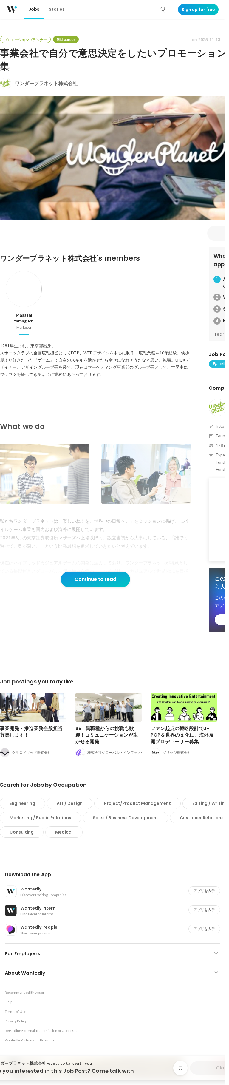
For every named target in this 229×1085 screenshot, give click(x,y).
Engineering (22, 803)
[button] (115, 875)
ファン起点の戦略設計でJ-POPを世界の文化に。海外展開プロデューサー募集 (182, 735)
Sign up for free (198, 10)
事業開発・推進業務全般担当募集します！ (31, 731)
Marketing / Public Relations (40, 818)
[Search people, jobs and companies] (163, 10)
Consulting (22, 832)
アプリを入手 (204, 890)
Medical (64, 832)
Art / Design (70, 803)
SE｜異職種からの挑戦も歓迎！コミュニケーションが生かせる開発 (106, 735)
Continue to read (95, 579)
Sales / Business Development (125, 818)
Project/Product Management (137, 803)
